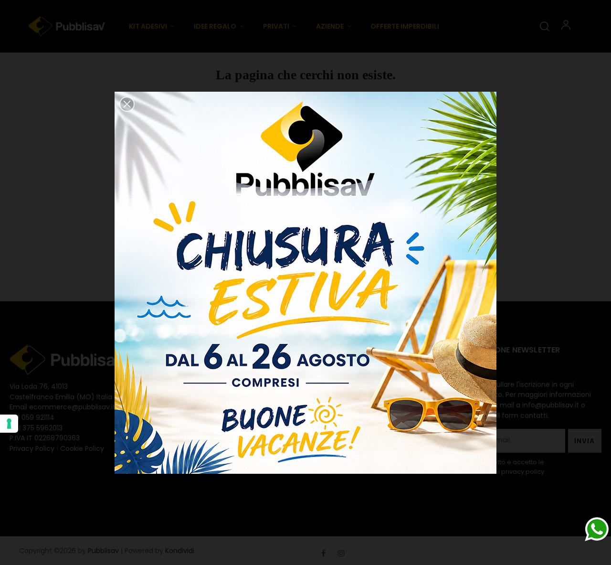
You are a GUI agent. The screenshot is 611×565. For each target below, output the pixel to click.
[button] (127, 104)
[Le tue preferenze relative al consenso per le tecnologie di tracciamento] (9, 424)
